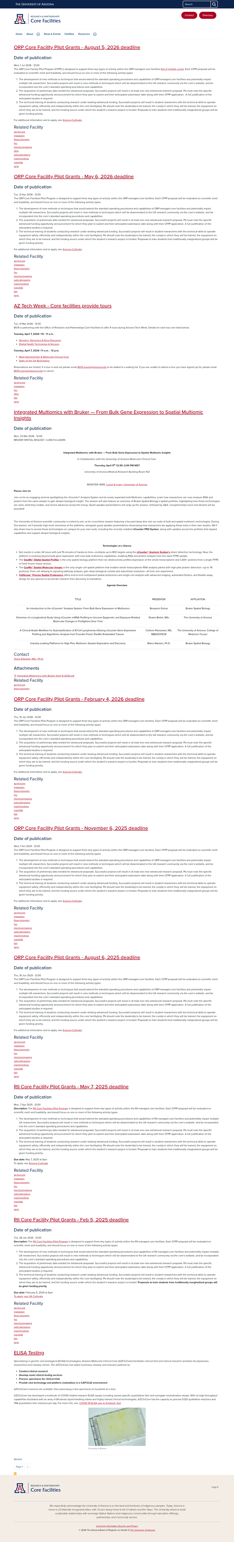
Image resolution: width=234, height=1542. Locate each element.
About (29, 34)
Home (19, 34)
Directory (208, 15)
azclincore (19, 132)
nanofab (18, 162)
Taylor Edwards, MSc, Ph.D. (29, 659)
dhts (16, 151)
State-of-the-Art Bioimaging (34, 360)
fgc (15, 143)
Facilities (69, 34)
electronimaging (23, 147)
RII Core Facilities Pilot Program (50, 1108)
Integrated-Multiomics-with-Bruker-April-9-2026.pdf (45, 675)
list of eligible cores (172, 69)
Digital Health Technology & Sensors (39, 344)
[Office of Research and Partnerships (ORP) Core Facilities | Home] (47, 19)
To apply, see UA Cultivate (28, 1296)
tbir (16, 291)
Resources (84, 34)
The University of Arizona (142, 1530)
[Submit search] (214, 4)
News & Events (52, 34)
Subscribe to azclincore (15, 1473)
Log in (215, 1487)
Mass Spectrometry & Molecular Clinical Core (44, 357)
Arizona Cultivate (72, 120)
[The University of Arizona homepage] (35, 4)
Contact (189, 15)
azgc (16, 166)
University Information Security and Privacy (117, 1526)
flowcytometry (22, 139)
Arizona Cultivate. (72, 772)
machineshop (21, 158)
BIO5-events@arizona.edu (92, 367)
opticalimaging (22, 154)
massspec (19, 135)
